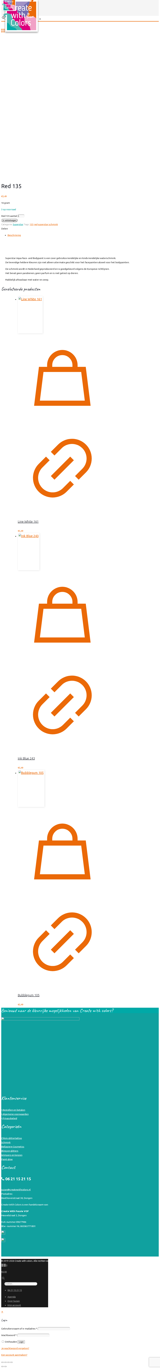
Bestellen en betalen (13, 1110)
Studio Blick (153, 1261)
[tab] (83, 235)
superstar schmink (48, 224)
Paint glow (7, 1159)
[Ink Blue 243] (62, 551)
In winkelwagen (9, 220)
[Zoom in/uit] (2, 1362)
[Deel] (8, 1362)
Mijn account (14, 1305)
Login (21, 1342)
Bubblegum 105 (29, 995)
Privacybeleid (9, 1118)
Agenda (12, 1296)
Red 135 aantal (9, 216)
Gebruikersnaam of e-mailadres (19, 1328)
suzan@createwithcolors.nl (16, 1189)
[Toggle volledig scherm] (5, 1362)
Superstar (18, 224)
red (36, 224)
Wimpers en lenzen (11, 1155)
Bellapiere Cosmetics (12, 1146)
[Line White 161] (62, 314)
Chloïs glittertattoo (11, 1138)
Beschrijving (14, 235)
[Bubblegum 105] (62, 788)
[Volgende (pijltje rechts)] (5, 1366)
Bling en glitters (9, 1151)
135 (31, 224)
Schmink (5, 1142)
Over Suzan (14, 1301)
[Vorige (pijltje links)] (2, 1366)
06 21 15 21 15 (15, 1290)
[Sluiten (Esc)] (11, 1362)
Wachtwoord (9, 1335)
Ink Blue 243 (26, 758)
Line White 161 (28, 521)
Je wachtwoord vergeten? (15, 1348)
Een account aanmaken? (14, 1355)
